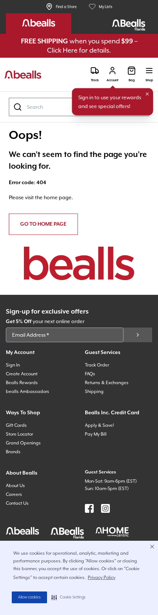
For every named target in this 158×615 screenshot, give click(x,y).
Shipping (94, 391)
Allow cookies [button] (29, 597)
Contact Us (17, 503)
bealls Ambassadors (27, 391)
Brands (13, 451)
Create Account (21, 373)
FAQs (90, 373)
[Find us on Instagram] (105, 508)
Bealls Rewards (22, 382)
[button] (68, 597)
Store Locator (19, 434)
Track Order (97, 365)
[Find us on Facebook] (89, 508)
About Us (15, 485)
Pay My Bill (96, 434)
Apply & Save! (99, 425)
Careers (14, 494)
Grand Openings (23, 443)
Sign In (13, 365)
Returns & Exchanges (107, 382)
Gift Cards (16, 425)
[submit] (137, 335)
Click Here (62, 50)
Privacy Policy (101, 577)
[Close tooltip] (147, 94)
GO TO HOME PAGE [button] (43, 224)
